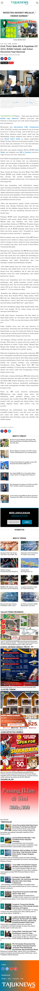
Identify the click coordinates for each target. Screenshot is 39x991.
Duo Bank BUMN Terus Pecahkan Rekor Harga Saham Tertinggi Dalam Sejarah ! (23, 474)
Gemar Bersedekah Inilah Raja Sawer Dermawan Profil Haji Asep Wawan (25, 826)
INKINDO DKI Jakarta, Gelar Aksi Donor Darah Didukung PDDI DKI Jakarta (9, 588)
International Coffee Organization (26, 127)
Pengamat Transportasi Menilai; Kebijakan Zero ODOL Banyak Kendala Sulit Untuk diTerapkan (25, 906)
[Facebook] (2, 58)
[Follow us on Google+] (11, 968)
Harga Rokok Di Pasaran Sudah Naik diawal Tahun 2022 (24, 893)
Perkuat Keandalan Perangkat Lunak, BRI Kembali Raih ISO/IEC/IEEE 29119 (23, 462)
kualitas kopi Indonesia (9, 118)
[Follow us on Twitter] (7, 968)
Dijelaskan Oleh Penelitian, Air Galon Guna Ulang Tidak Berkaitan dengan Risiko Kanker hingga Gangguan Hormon (24, 853)
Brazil (7, 139)
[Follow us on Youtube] (15, 968)
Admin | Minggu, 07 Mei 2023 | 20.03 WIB (10, 54)
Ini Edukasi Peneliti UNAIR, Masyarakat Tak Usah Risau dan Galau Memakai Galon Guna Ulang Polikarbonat (25, 880)
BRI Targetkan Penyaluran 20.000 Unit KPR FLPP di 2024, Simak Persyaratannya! (23, 485)
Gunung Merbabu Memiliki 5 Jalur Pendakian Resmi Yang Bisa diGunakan (23, 839)
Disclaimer (15, 979)
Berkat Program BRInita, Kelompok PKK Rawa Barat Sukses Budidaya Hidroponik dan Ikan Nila (23, 441)
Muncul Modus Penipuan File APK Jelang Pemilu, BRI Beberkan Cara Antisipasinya (23, 451)
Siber (9, 979)
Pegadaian (31, 102)
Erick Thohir (16, 102)
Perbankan (14, 43)
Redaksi (4, 979)
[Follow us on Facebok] (3, 968)
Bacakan (5, 63)
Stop (11, 63)
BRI (27, 102)
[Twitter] (9, 58)
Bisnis (5, 43)
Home (1, 43)
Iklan (21, 979)
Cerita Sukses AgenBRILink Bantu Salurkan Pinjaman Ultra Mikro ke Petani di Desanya (24, 496)
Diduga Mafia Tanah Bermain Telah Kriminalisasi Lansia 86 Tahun (24, 932)
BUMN (9, 43)
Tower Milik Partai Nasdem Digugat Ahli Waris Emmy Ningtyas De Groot (24, 866)
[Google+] (5, 58)
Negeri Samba (15, 139)
